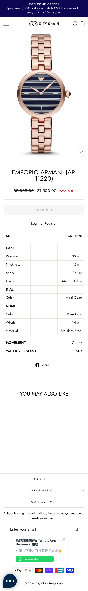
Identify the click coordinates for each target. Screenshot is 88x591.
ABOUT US (43, 479)
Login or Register (44, 223)
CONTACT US (42, 502)
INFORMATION (43, 490)
